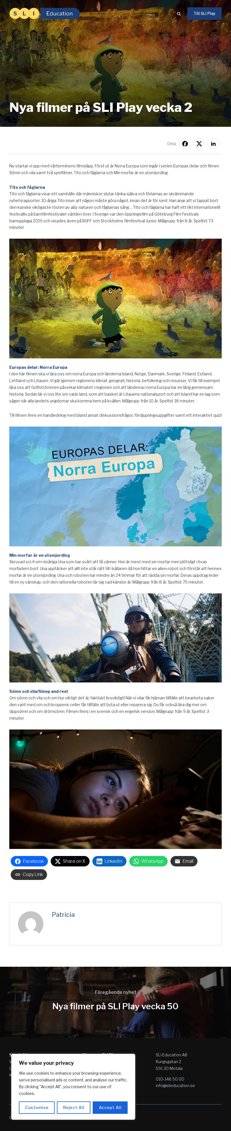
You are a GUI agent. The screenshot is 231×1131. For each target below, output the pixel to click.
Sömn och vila (23, 691)
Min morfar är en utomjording (39, 555)
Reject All (74, 1107)
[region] (73, 1087)
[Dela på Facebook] (185, 143)
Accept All (110, 1107)
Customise (37, 1107)
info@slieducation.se (175, 1085)
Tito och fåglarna (27, 187)
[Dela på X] (199, 143)
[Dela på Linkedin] (213, 143)
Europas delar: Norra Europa (38, 367)
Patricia (63, 914)
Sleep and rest (53, 691)
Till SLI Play (205, 13)
